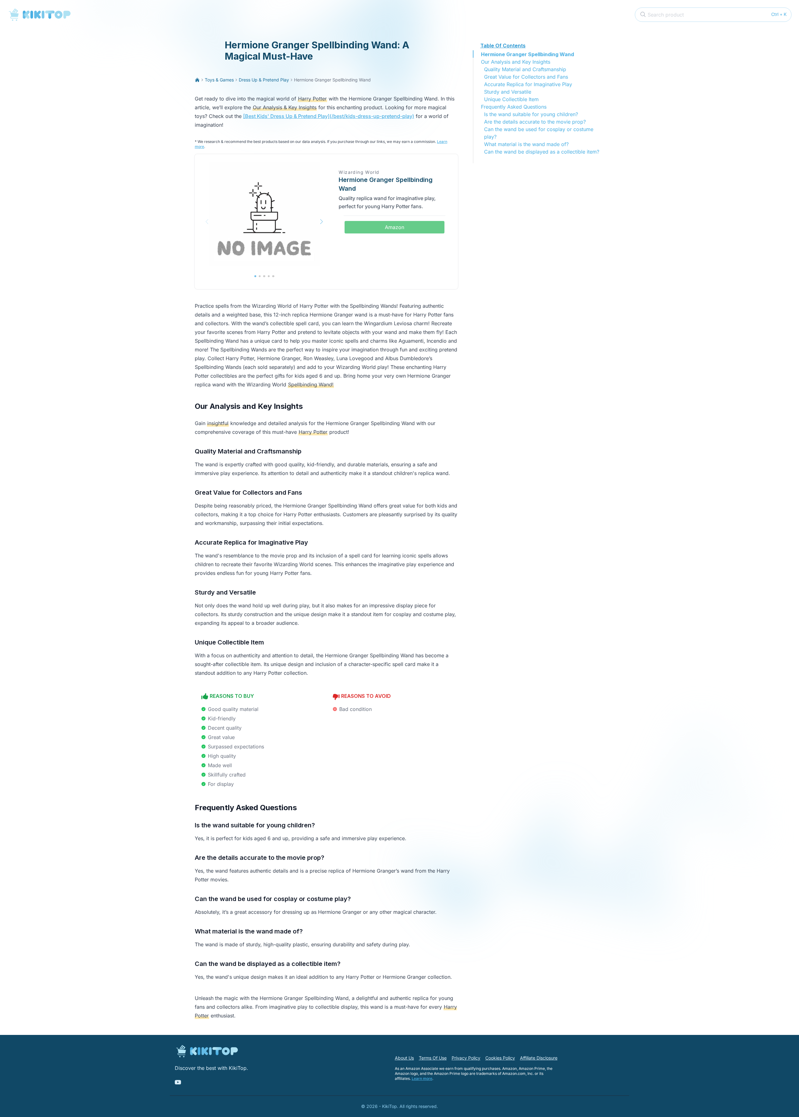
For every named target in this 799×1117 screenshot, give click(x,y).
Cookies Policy (500, 1058)
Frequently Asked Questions (514, 107)
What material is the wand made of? (526, 144)
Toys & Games (219, 79)
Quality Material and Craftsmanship (525, 69)
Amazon (394, 227)
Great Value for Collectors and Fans (526, 77)
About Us (404, 1058)
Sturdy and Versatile (507, 92)
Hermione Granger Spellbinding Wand (527, 54)
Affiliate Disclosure (538, 1058)
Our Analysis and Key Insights (515, 62)
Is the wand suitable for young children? (531, 114)
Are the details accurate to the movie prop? (535, 122)
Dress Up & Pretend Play (264, 79)
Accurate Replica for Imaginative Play (528, 84)
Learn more (422, 1078)
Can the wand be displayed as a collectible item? (541, 152)
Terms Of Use (433, 1058)
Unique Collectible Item (511, 99)
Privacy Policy (466, 1058)
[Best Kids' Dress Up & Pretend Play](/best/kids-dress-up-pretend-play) (328, 116)
